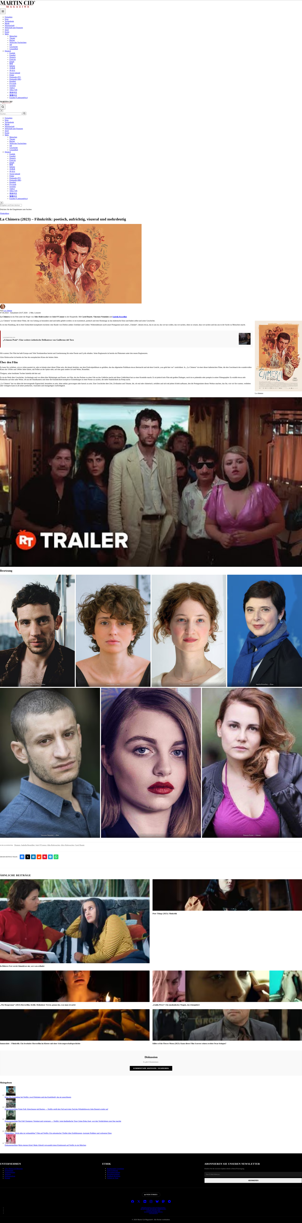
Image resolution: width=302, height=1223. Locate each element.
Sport (7, 30)
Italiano (12, 66)
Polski (11, 75)
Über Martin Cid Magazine (14, 1169)
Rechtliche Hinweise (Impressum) (153, 1209)
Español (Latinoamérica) (18, 98)
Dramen (17, 845)
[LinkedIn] (144, 1201)
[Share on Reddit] (39, 856)
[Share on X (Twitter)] (27, 856)
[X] (138, 1201)
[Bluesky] (157, 1201)
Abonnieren (253, 1180)
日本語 (12, 68)
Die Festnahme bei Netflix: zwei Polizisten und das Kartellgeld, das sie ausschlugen (40, 1097)
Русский (12, 83)
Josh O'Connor (41, 845)
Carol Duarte (79, 845)
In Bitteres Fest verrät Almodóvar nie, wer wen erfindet (22, 966)
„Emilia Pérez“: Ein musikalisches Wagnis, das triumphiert (176, 1005)
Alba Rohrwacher (53, 845)
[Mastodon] (163, 1201)
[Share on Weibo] (44, 856)
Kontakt (7, 1178)
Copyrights (153, 1213)
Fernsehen (8, 17)
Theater (12, 38)
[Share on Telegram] (50, 856)
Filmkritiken (4, 213)
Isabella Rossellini (120, 317)
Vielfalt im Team (112, 1178)
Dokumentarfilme (11, 1109)
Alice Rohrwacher (67, 845)
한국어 (12, 71)
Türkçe (12, 88)
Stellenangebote (10, 1176)
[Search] (2, 106)
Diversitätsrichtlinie (113, 1172)
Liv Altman (8, 311)
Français (12, 59)
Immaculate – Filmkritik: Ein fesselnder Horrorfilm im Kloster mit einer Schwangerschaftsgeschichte (40, 1044)
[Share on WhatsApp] (56, 856)
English (12, 53)
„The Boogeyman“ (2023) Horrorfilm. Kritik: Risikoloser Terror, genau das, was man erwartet (38, 1005)
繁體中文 (13, 95)
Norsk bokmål (14, 73)
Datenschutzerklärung (153, 1212)
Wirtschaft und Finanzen (14, 28)
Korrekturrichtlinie (113, 1174)
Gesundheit (13, 49)
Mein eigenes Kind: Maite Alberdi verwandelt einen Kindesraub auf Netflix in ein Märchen (52, 1145)
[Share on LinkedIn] (33, 856)
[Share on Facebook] (22, 856)
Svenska (12, 86)
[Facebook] (132, 1201)
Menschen (13, 36)
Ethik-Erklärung (112, 1170)
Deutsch (8, 51)
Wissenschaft (9, 26)
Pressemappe (9, 1170)
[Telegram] (169, 1201)
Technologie (9, 21)
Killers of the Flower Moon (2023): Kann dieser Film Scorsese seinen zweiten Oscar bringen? (189, 1044)
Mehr (7, 34)
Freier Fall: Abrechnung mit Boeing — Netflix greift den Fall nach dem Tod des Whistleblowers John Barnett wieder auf (63, 1109)
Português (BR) (15, 79)
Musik (7, 23)
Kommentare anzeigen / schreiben (151, 1068)
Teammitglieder (10, 1172)
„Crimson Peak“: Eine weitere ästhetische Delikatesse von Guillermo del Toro (38, 340)
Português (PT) (15, 77)
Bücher (12, 40)
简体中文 (13, 93)
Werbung (8, 1174)
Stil (10, 45)
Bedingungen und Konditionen (153, 1207)
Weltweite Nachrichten (17, 42)
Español (12, 55)
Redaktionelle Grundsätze (115, 1169)
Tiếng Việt (13, 90)
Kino (6, 19)
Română (12, 81)
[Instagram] (151, 1201)
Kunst (7, 32)
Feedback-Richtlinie (113, 1176)
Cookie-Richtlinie (153, 1210)
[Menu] (3, 11)
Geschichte (13, 47)
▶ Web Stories (151, 1194)
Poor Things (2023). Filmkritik (165, 914)
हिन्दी (11, 64)
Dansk (11, 62)
